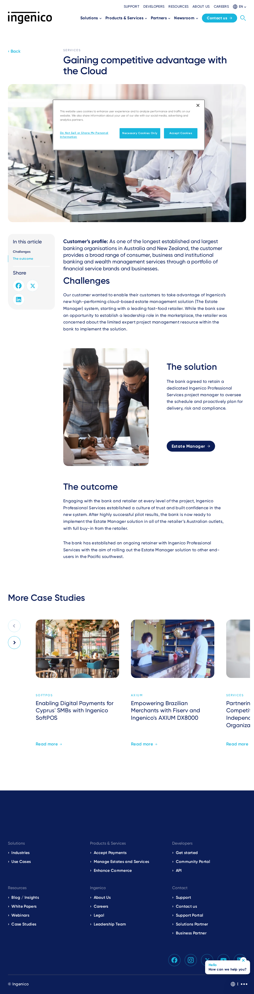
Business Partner (191, 933)
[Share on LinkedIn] (18, 299)
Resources (178, 6)
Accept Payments (110, 852)
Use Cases (21, 861)
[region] (129, 124)
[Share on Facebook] (18, 285)
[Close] (197, 105)
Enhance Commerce (113, 870)
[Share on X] (32, 285)
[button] (239, 6)
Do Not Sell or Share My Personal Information (84, 135)
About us (201, 6)
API (179, 870)
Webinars (20, 915)
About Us (102, 897)
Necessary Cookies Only (140, 133)
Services (72, 50)
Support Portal (189, 915)
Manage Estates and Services (121, 861)
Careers (221, 6)
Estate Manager (188, 446)
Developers (153, 6)
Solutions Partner (192, 924)
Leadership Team (110, 924)
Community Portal (193, 861)
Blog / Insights (25, 897)
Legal (99, 915)
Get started (187, 852)
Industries (20, 852)
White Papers (23, 906)
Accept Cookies (180, 133)
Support (131, 6)
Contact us (217, 18)
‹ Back (14, 51)
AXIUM (137, 695)
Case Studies (23, 924)
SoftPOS (44, 695)
